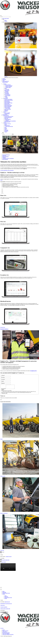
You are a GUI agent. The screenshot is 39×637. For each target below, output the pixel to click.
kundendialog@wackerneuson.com (6, 603)
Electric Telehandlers (7, 106)
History (5, 124)
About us (4, 122)
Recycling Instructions (6, 632)
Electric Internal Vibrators (8, 100)
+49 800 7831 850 (8, 556)
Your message (3, 388)
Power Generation (7, 94)
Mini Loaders (6, 92)
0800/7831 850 (7, 601)
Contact (3, 78)
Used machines (4, 114)
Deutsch (6, 82)
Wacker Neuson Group (6, 593)
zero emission (5, 98)
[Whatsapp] (7, 612)
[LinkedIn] (5, 612)
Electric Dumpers (7, 107)
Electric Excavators (7, 104)
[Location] (1, 612)
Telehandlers (6, 91)
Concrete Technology (8, 85)
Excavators (7, 89)
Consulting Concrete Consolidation (8, 158)
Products (4, 83)
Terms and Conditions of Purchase (7, 634)
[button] (5, 81)
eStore (5, 20)
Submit (3, 389)
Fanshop (5, 21)
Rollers (5, 88)
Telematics (4, 157)
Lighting (5, 96)
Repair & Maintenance (8, 117)
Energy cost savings (7, 109)
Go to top (1, 628)
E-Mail (2, 381)
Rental (4, 111)
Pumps (6, 97)
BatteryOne (6, 110)
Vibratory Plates (8, 87)
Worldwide (4, 79)
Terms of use (4, 631)
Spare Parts (6, 118)
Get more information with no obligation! (7, 170)
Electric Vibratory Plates (8, 102)
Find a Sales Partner (5, 18)
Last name (3, 379)
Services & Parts (6, 115)
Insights (5, 128)
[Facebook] (3, 612)
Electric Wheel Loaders (8, 105)
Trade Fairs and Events (9, 126)
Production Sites (7, 125)
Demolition (7, 93)
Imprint (3, 629)
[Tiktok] (6, 612)
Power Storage (7, 95)
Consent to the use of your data (6, 390)
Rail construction (7, 121)
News (5, 127)
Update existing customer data (5, 608)
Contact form (2, 605)
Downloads (6, 130)
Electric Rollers (6, 103)
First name (3, 377)
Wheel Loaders (6, 90)
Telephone (3, 383)
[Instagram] (2, 612)
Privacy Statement (5, 630)
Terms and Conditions (5, 633)
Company (3, 375)
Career (3, 80)
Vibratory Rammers (8, 86)
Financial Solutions (7, 119)
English (3, 82)
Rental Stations (6, 113)
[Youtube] (4, 612)
